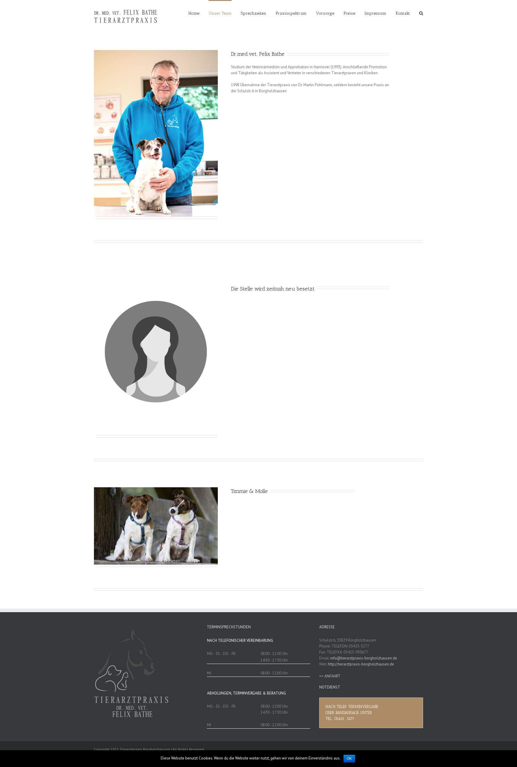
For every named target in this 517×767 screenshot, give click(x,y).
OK (349, 759)
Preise (349, 13)
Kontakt (403, 13)
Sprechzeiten (253, 13)
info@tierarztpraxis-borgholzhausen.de (363, 658)
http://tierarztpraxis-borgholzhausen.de (361, 664)
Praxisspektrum (291, 13)
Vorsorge (325, 13)
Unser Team (220, 13)
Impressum (375, 13)
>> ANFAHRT (329, 676)
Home (193, 13)
